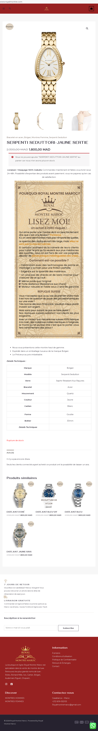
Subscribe (68, 628)
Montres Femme (40, 137)
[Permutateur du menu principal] (3, 8)
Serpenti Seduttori (58, 137)
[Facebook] (11, 684)
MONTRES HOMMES (14, 698)
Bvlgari (27, 137)
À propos (56, 653)
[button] (10, 8)
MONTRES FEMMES (14, 701)
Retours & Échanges (61, 663)
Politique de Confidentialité (64, 660)
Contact (55, 666)
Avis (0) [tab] (10, 452)
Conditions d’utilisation (62, 656)
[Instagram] (6, 684)
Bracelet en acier (15, 137)
